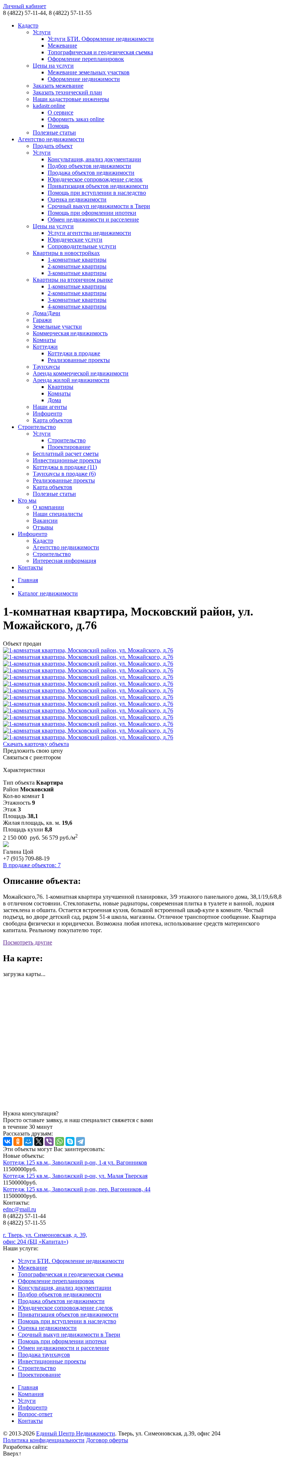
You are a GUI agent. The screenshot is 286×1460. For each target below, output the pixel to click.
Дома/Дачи (46, 313)
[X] (38, 1141)
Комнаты (44, 340)
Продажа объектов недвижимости (91, 172)
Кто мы (27, 500)
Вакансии (45, 520)
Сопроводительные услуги (82, 246)
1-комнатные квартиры (77, 259)
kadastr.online (49, 106)
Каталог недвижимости (48, 593)
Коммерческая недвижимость (70, 333)
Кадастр (28, 25)
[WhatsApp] (59, 1141)
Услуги (42, 32)
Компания (31, 1394)
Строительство (37, 427)
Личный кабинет (24, 6)
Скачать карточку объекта (36, 744)
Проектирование (69, 447)
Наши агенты (50, 407)
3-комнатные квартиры (77, 273)
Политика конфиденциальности (44, 1440)
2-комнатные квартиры (77, 266)
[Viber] (49, 1141)
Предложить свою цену (33, 750)
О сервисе (60, 112)
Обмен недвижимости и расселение (93, 219)
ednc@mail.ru (19, 1209)
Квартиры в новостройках (66, 253)
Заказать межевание (58, 86)
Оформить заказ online (76, 119)
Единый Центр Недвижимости (75, 1433)
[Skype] (70, 1141)
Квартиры (60, 387)
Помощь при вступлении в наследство (97, 193)
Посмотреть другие (27, 942)
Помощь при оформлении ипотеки (92, 213)
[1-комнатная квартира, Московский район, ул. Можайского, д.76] (143, 650)
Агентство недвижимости (51, 139)
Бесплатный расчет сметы (66, 453)
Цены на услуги (53, 65)
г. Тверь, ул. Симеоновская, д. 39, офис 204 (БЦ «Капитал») (45, 1238)
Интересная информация (64, 561)
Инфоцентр (47, 413)
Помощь (58, 126)
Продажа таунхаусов (44, 1354)
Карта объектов (52, 420)
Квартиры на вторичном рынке (73, 280)
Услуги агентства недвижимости (89, 233)
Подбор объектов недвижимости (89, 166)
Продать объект (53, 146)
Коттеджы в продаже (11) (65, 467)
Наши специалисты (58, 514)
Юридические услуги (75, 239)
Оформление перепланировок (86, 59)
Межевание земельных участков (89, 72)
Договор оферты (107, 1440)
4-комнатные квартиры (77, 306)
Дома (54, 400)
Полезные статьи (54, 132)
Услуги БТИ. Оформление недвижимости (101, 39)
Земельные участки (57, 326)
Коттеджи (45, 346)
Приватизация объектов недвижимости (98, 186)
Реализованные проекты (79, 360)
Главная (28, 580)
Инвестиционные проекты (67, 460)
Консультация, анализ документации (94, 159)
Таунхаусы (46, 367)
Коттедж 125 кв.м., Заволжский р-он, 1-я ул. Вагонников (75, 1162)
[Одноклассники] (17, 1141)
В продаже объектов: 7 (32, 865)
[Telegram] (80, 1141)
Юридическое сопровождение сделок (95, 179)
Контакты (30, 567)
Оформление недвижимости (84, 79)
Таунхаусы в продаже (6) (64, 474)
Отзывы (43, 527)
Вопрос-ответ (35, 1414)
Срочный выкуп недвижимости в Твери (99, 206)
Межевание (62, 45)
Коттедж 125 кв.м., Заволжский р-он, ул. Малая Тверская (75, 1176)
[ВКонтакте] (7, 1141)
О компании (48, 507)
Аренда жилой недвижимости (71, 380)
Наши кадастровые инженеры (71, 99)
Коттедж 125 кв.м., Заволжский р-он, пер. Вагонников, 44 (76, 1189)
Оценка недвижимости (77, 199)
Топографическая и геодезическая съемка (100, 52)
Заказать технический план (67, 92)
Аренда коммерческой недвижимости (80, 373)
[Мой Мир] (28, 1141)
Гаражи (42, 320)
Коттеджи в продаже (74, 353)
